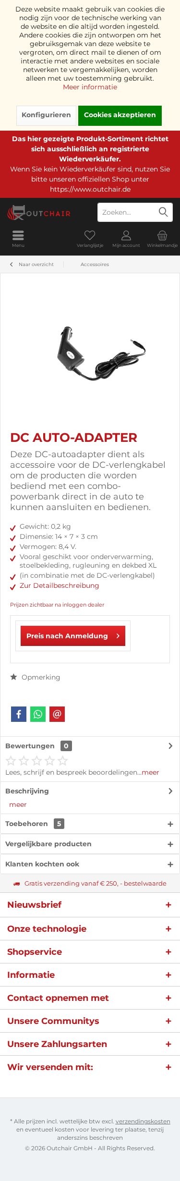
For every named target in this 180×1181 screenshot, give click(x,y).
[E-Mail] (57, 714)
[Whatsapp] (38, 714)
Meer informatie (90, 87)
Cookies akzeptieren (120, 114)
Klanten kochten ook (42, 864)
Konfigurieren (46, 114)
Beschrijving (27, 791)
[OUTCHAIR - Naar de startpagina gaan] (45, 212)
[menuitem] (18, 239)
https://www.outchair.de (90, 189)
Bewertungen (30, 746)
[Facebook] (18, 714)
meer (150, 772)
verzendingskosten (143, 1121)
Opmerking (40, 677)
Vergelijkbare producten (48, 844)
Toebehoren (33, 823)
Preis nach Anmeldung (67, 636)
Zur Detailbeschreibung (59, 585)
